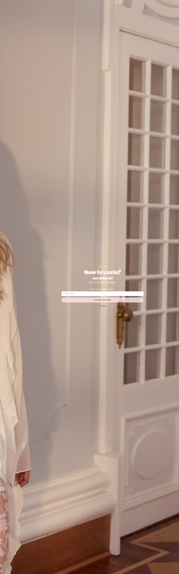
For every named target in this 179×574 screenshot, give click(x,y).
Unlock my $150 (102, 299)
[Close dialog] (176, 2)
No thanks (102, 306)
